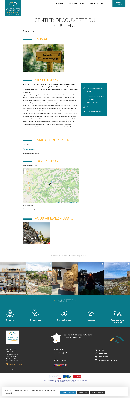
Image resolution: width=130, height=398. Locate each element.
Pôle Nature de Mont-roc (33, 239)
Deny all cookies (97, 393)
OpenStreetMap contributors (72, 202)
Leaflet (58, 202)
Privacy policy (8, 393)
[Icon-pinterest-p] (67, 353)
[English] (57, 365)
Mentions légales (11, 370)
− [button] (25, 172)
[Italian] (65, 365)
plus (83, 256)
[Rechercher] (102, 3)
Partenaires (30, 370)
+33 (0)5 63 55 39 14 (15, 360)
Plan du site (21, 370)
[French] (55, 365)
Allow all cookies (68, 393)
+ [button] (25, 170)
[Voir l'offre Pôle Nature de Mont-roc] (36, 233)
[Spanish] (61, 365)
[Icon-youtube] (63, 353)
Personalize (83, 393)
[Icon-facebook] (55, 353)
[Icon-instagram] (59, 353)
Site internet (91, 107)
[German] (59, 365)
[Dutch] (63, 365)
